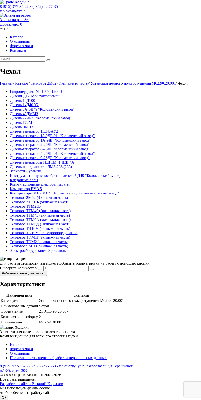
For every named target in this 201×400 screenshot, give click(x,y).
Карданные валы (24, 180)
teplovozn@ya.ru (13, 11)
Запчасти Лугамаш (25, 171)
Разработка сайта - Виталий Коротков (31, 384)
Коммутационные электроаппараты (40, 184)
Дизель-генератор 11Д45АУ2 (34, 131)
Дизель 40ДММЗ (24, 114)
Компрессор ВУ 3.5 (26, 189)
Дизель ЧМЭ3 (21, 127)
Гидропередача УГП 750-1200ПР (37, 92)
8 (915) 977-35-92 (14, 6)
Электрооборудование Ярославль (38, 250)
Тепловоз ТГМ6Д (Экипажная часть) (40, 224)
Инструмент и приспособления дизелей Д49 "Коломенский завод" (65, 175)
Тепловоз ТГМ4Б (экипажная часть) (40, 215)
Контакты (18, 50)
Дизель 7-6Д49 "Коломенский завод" (41, 118)
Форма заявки (21, 46)
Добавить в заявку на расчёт (23, 273)
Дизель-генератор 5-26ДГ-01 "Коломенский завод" (52, 153)
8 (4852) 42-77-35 (43, 6)
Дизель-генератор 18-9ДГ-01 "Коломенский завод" (52, 136)
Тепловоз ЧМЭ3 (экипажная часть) (39, 246)
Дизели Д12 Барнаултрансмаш (35, 96)
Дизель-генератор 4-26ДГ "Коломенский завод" (50, 149)
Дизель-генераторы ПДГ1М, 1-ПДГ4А (42, 162)
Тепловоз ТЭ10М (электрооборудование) (44, 233)
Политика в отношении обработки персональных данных (58, 358)
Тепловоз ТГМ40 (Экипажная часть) (40, 211)
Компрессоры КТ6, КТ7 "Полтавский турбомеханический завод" (64, 193)
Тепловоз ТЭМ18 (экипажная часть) (40, 237)
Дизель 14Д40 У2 (24, 105)
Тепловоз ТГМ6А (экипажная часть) (40, 220)
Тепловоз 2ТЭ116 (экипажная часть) (40, 202)
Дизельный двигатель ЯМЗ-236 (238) (41, 167)
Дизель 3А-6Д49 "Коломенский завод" (42, 109)
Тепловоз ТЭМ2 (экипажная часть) (39, 242)
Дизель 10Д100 (22, 100)
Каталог (16, 37)
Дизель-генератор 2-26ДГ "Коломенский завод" (50, 144)
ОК (4, 397)
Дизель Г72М (21, 122)
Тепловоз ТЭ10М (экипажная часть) (40, 228)
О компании (20, 41)
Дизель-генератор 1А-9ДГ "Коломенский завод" (50, 140)
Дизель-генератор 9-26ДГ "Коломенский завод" (50, 158)
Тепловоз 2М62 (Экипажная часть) (39, 197)
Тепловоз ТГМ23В (25, 206)
